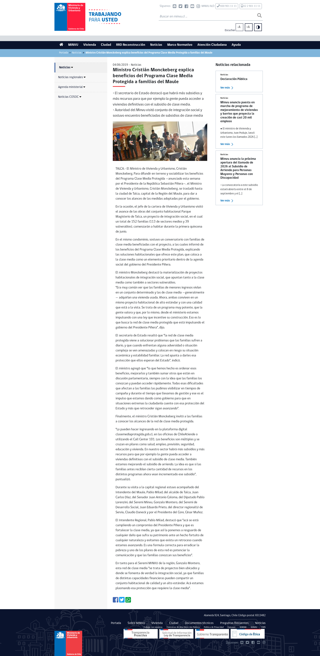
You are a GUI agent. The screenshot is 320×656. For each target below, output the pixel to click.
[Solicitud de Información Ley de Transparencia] (176, 633)
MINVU (73, 45)
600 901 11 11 (228, 6)
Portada (63, 52)
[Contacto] (174, 7)
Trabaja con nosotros (153, 627)
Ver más (225, 87)
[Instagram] (198, 7)
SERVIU (254, 627)
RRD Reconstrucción (130, 45)
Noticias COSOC (68, 97)
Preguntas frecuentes (234, 623)
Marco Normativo (179, 45)
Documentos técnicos (199, 623)
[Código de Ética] (248, 633)
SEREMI (243, 627)
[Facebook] (186, 7)
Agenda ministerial (70, 87)
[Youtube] (192, 7)
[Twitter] (180, 7)
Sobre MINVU (136, 623)
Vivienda (89, 45)
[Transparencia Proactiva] (141, 633)
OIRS (263, 627)
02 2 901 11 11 (251, 6)
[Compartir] (115, 601)
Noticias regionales (70, 77)
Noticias (156, 45)
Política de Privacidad (214, 627)
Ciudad (106, 45)
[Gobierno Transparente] (212, 633)
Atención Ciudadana (212, 45)
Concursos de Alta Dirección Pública (183, 627)
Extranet (231, 627)
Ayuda (236, 45)
